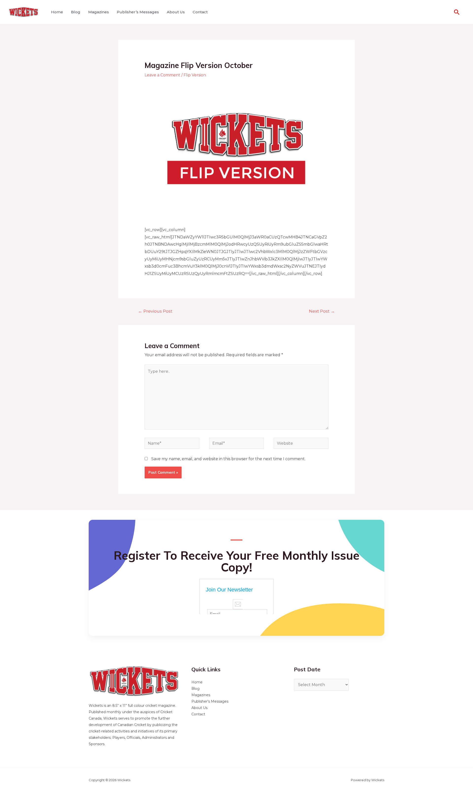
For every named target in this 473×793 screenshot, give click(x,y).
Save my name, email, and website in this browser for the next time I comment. (228, 458)
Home (57, 12)
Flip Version (195, 75)
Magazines (98, 12)
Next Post (322, 311)
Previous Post (155, 311)
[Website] (301, 444)
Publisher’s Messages (138, 12)
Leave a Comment (162, 75)
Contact (200, 12)
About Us (176, 12)
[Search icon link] (456, 12)
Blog (75, 12)
